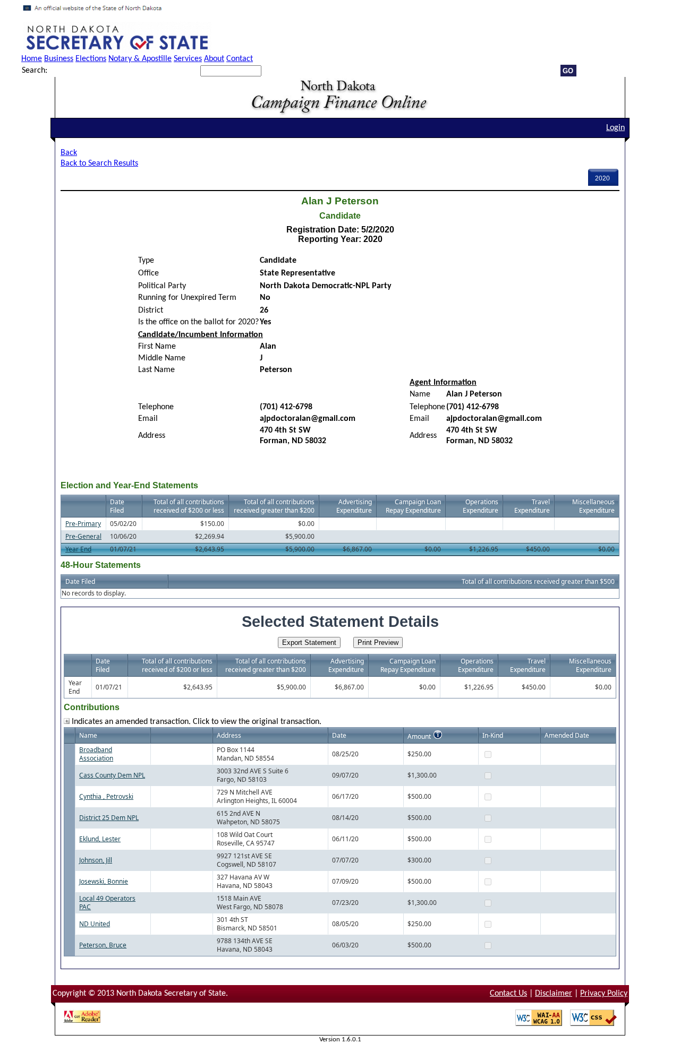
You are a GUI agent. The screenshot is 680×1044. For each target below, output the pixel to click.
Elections (90, 59)
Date (339, 735)
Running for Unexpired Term (187, 298)
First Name (157, 346)
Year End (78, 549)
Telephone (156, 407)
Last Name (156, 370)
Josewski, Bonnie (103, 881)
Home (31, 59)
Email (148, 419)
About (214, 59)
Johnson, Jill (95, 860)
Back (69, 153)
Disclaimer (553, 993)
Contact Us (508, 993)
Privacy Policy (603, 993)
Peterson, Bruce (102, 945)
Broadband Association (96, 754)
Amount (419, 736)
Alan (268, 346)
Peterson (276, 370)
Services (188, 59)
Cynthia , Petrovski (106, 796)
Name (420, 394)
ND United (94, 923)
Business (58, 59)
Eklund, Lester (100, 838)
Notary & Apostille (140, 59)
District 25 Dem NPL (109, 817)
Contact (239, 59)
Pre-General (83, 536)
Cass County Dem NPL (112, 775)
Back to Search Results (99, 163)
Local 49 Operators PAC (107, 902)
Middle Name (161, 358)
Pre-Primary (83, 523)
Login (615, 128)
